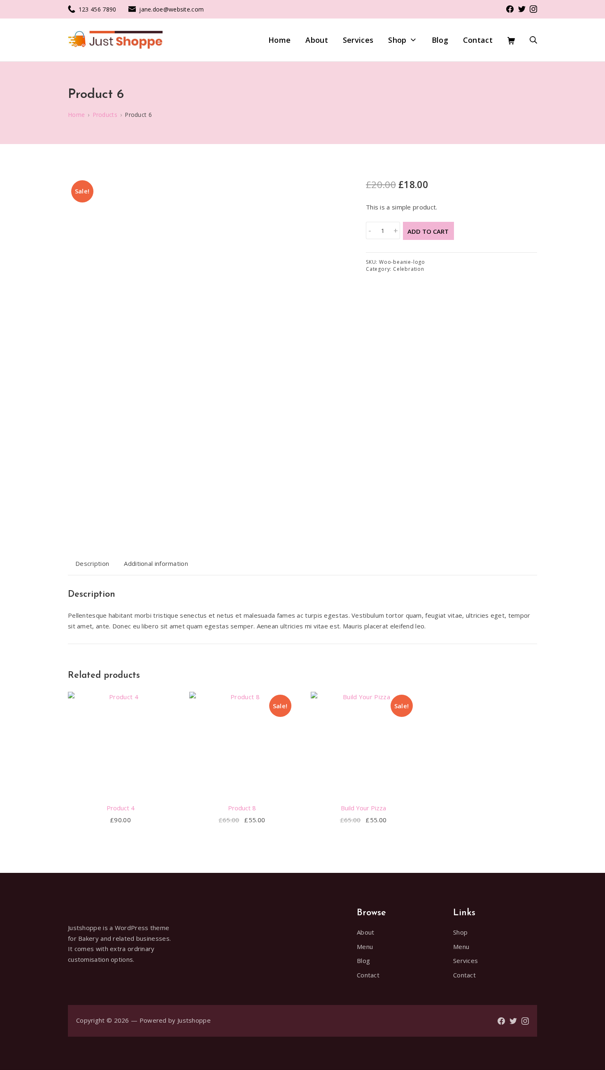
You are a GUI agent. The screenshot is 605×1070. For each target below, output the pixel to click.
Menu (365, 946)
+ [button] (395, 231)
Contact (368, 975)
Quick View (120, 790)
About (366, 932)
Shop (460, 932)
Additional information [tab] (156, 563)
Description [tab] (92, 563)
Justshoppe (194, 1020)
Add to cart (428, 231)
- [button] (369, 231)
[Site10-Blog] (115, 40)
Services (465, 960)
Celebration (408, 268)
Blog (363, 960)
